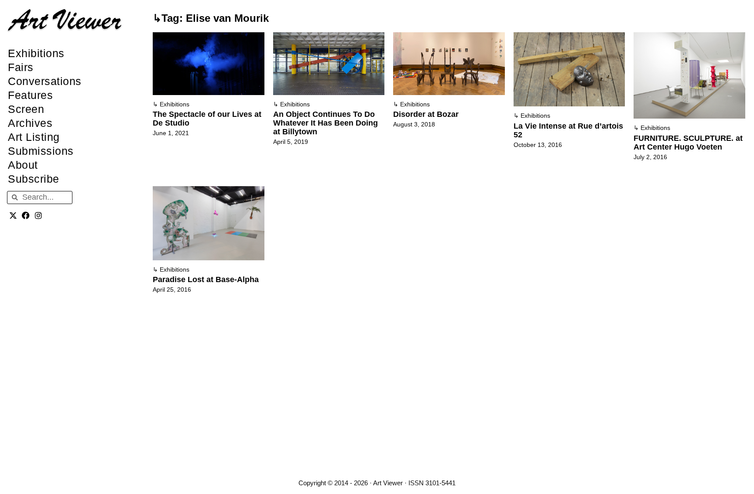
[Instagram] (38, 215)
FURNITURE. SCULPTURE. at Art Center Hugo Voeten (688, 142)
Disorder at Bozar (426, 114)
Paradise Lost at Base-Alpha (206, 279)
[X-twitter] (13, 215)
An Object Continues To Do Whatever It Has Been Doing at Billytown (325, 123)
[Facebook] (26, 215)
